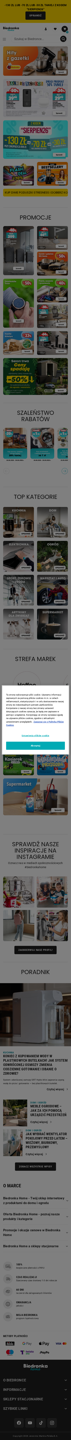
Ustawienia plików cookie (35, 735)
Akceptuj (35, 745)
